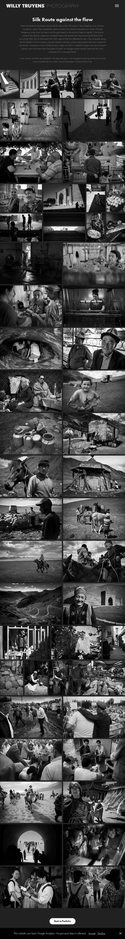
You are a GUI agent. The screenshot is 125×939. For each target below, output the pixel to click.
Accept (91, 933)
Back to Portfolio (62, 921)
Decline (101, 933)
